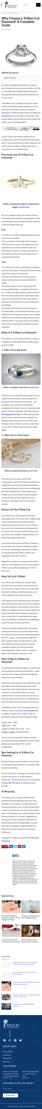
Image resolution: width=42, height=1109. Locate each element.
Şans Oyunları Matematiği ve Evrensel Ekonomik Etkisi (30, 1074)
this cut (7, 485)
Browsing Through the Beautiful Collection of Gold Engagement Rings (11, 918)
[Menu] (2, 4)
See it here (33, 471)
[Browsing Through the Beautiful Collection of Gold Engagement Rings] (11, 902)
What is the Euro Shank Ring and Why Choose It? (29, 941)
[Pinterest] (15, 1040)
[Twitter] (20, 1040)
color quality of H (31, 710)
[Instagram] (9, 1040)
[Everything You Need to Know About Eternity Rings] (11, 926)
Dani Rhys (15, 854)
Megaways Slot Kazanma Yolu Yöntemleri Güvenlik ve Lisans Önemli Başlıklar (11, 1074)
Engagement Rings (11, 12)
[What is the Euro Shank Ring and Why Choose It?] (30, 926)
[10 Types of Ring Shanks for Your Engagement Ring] (30, 902)
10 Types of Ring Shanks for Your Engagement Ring (30, 917)
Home (3, 12)
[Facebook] (4, 1040)
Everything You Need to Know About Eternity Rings (11, 941)
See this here (24, 207)
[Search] (38, 5)
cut (3, 686)
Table (3, 725)
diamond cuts (7, 116)
